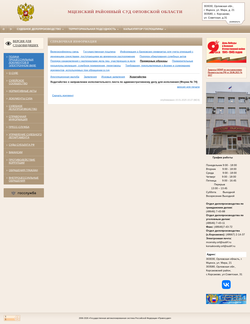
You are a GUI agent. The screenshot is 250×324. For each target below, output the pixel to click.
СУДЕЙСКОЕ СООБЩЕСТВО (18, 82)
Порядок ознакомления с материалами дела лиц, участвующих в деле (92, 60)
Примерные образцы (153, 60)
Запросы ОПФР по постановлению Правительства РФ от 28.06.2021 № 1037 (225, 72)
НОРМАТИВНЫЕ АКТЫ (22, 91)
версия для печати (188, 86)
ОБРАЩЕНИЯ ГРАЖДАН (23, 170)
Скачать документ (63, 95)
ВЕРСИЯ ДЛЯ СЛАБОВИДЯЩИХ (25, 43)
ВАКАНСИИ (16, 152)
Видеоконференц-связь (64, 51)
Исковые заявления (113, 76)
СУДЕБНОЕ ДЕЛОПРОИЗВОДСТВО (23, 107)
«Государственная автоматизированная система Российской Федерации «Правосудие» (130, 318)
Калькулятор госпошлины (144, 29)
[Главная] (3, 29)
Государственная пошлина (99, 51)
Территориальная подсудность (93, 29)
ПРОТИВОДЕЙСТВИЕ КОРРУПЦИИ (22, 161)
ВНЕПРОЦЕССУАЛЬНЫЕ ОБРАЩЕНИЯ (24, 179)
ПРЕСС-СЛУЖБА (19, 126)
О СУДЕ (13, 73)
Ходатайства (138, 76)
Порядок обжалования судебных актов (163, 56)
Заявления (90, 76)
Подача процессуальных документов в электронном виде (22, 61)
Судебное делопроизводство (39, 29)
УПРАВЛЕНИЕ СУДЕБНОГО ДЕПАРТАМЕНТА (25, 136)
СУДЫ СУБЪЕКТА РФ (22, 144)
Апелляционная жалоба (64, 76)
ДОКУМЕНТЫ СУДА (20, 98)
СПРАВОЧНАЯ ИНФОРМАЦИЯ (18, 118)
